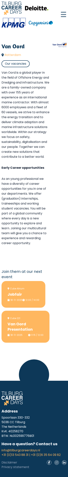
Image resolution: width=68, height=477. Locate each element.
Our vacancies (15, 63)
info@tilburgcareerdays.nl (21, 450)
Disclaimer (9, 462)
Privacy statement (15, 467)
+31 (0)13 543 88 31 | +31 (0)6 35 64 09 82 (31, 455)
